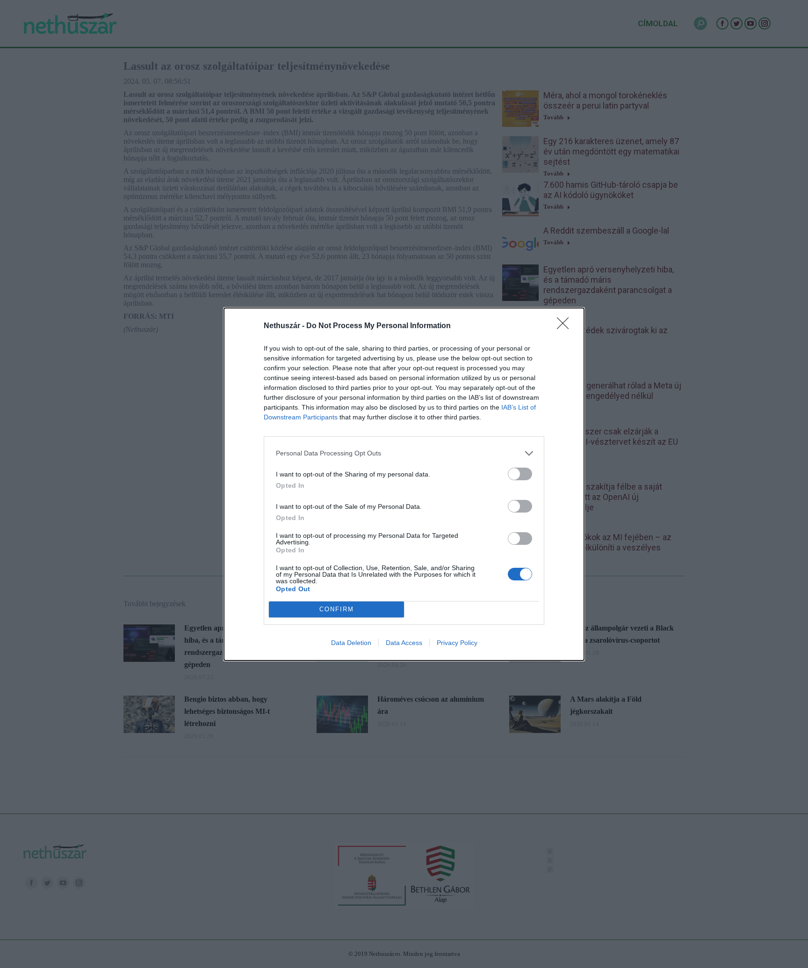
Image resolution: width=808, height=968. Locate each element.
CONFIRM (336, 609)
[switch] (520, 474)
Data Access (404, 642)
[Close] (566, 326)
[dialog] (404, 484)
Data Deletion (351, 642)
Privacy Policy (457, 642)
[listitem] (404, 453)
